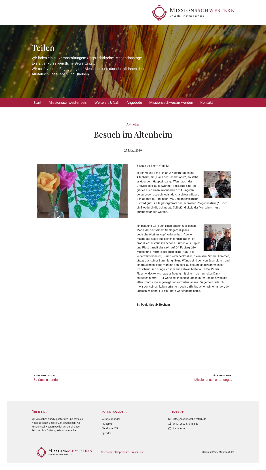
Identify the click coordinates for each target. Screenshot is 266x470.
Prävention (137, 452)
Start (37, 102)
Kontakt (206, 102)
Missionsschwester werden (171, 102)
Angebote (134, 102)
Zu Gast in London (46, 380)
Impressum (122, 452)
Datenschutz (107, 452)
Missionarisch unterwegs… (213, 380)
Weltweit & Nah (106, 102)
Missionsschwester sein (68, 102)
